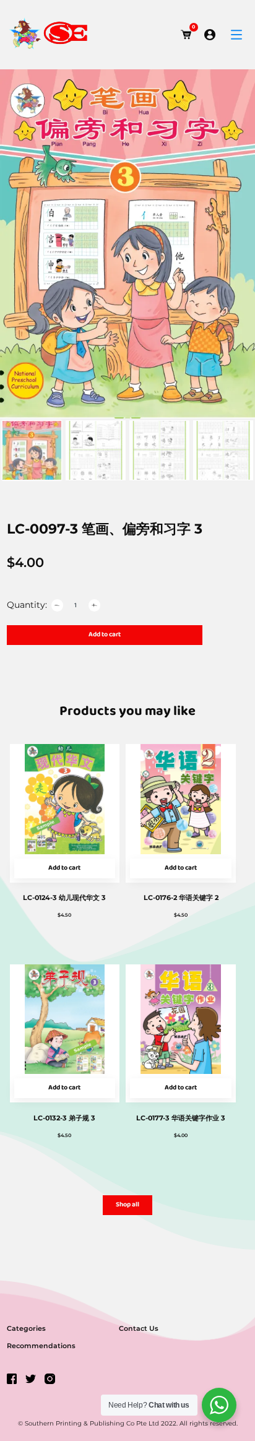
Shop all (127, 1205)
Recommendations (41, 1345)
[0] (186, 34)
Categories (26, 1328)
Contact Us (138, 1328)
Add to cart (105, 635)
